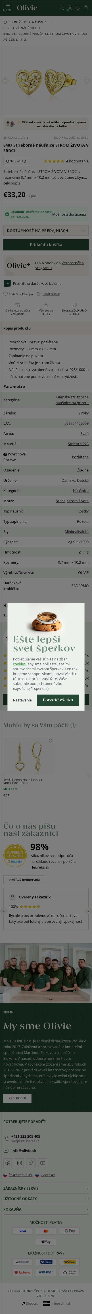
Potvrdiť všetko (58, 700)
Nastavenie (22, 700)
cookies (19, 664)
